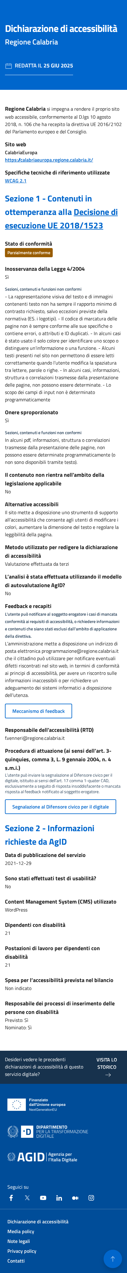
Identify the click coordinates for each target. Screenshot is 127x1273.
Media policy (20, 1231)
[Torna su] (113, 1259)
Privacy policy (21, 1251)
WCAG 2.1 (16, 180)
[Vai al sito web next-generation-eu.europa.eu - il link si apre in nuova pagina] (36, 1105)
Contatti (16, 1260)
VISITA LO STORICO (106, 1063)
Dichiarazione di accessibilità (37, 1221)
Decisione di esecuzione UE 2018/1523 (61, 218)
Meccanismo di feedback (38, 711)
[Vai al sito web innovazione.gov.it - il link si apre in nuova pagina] (49, 1132)
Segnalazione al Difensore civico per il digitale (60, 806)
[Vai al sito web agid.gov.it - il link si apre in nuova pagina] (42, 1157)
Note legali (18, 1241)
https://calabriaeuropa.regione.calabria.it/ (49, 159)
